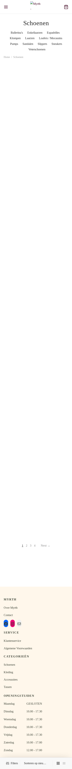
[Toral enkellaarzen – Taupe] (52, 82)
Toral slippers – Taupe (19, 286)
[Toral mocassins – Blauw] (19, 210)
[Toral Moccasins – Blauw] (52, 470)
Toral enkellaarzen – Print (53, 172)
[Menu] (6, 7)
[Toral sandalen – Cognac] (19, 316)
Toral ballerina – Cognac (52, 386)
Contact (8, 615)
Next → (45, 545)
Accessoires (11, 679)
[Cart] (66, 7)
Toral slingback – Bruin (19, 386)
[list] (64, 763)
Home (7, 57)
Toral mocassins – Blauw (19, 235)
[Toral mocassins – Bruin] (52, 266)
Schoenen (9, 664)
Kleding (8, 672)
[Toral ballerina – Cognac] (52, 366)
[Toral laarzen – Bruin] (19, 82)
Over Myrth (11, 607)
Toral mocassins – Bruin (53, 286)
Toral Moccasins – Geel (19, 490)
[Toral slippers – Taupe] (19, 266)
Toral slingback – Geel (53, 336)
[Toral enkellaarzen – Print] (52, 146)
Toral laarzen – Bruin (19, 108)
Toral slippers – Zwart (53, 235)
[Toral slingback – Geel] (52, 316)
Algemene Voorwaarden (18, 648)
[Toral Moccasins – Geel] (19, 470)
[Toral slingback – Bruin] (19, 366)
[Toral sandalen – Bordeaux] (19, 416)
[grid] (58, 763)
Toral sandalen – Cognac (19, 336)
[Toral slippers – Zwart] (52, 210)
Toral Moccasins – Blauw (53, 490)
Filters (14, 763)
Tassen (8, 686)
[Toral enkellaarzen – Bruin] (19, 146)
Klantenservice (12, 640)
